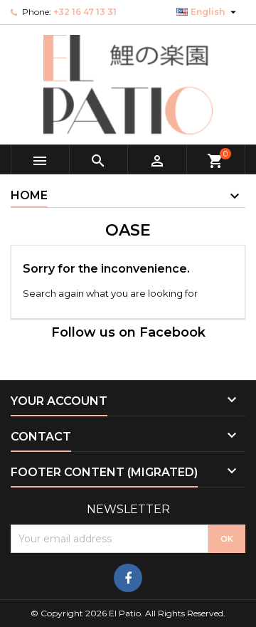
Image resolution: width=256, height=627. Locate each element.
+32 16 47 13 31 (85, 11)
